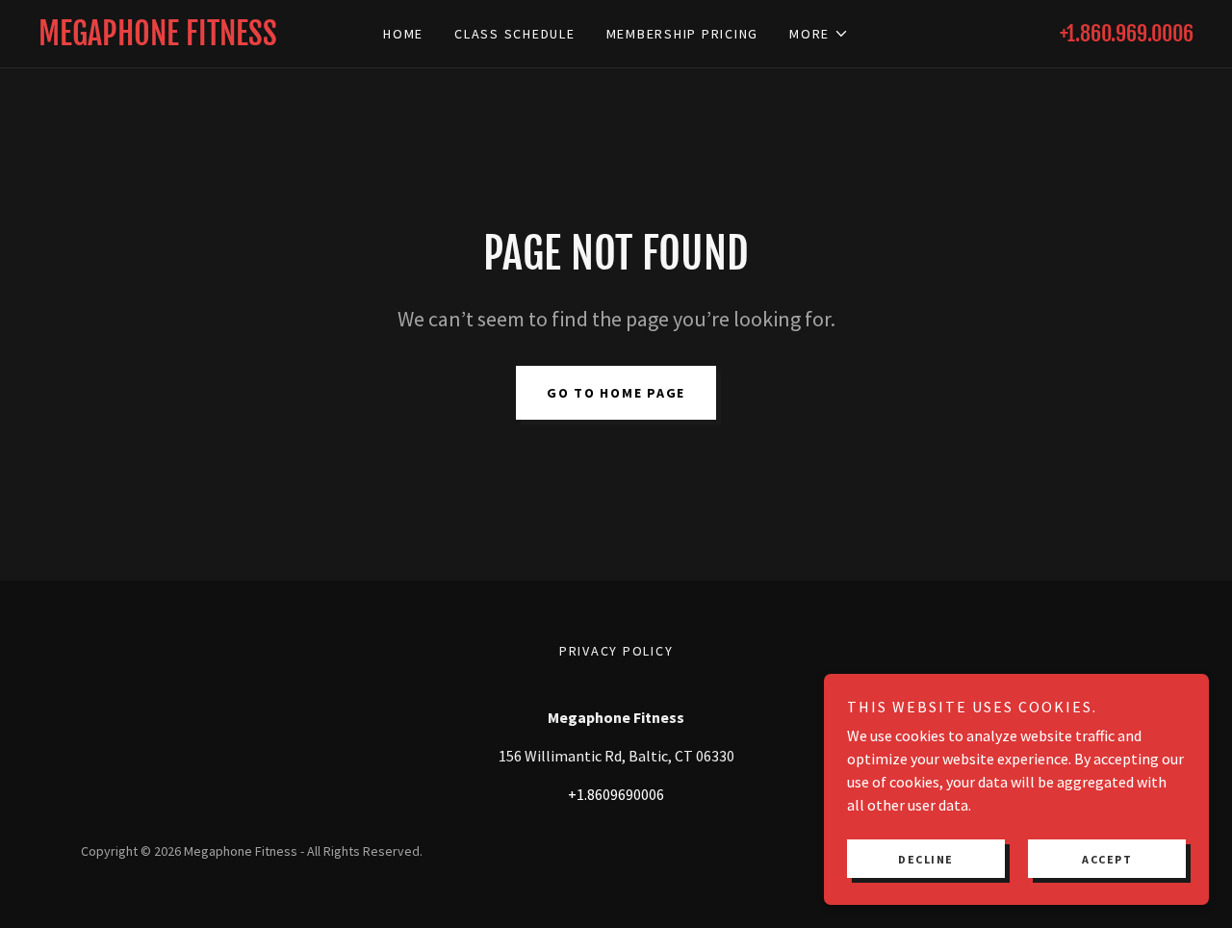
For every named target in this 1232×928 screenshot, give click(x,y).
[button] (819, 33)
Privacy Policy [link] (616, 650)
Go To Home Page (616, 392)
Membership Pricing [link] (682, 33)
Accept (1107, 859)
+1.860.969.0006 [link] (1127, 33)
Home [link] (403, 33)
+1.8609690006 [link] (616, 794)
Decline (926, 859)
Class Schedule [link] (515, 33)
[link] (182, 39)
